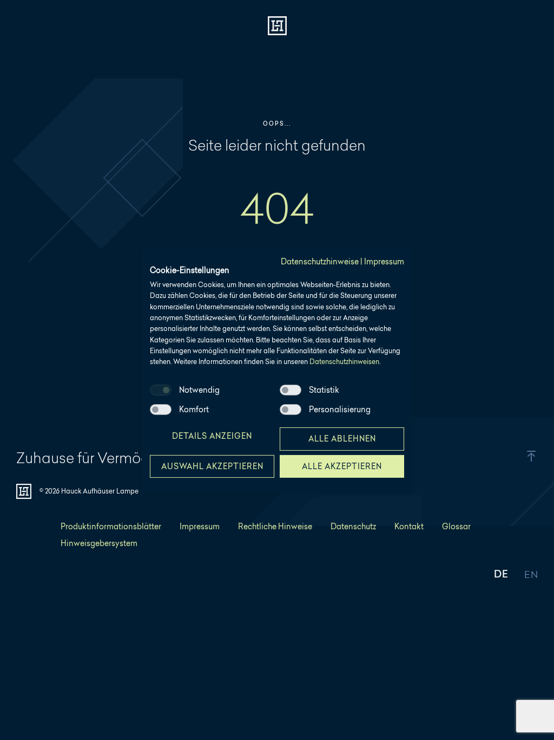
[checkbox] (161, 390)
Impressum (384, 261)
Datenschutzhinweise (320, 261)
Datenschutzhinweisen (344, 361)
